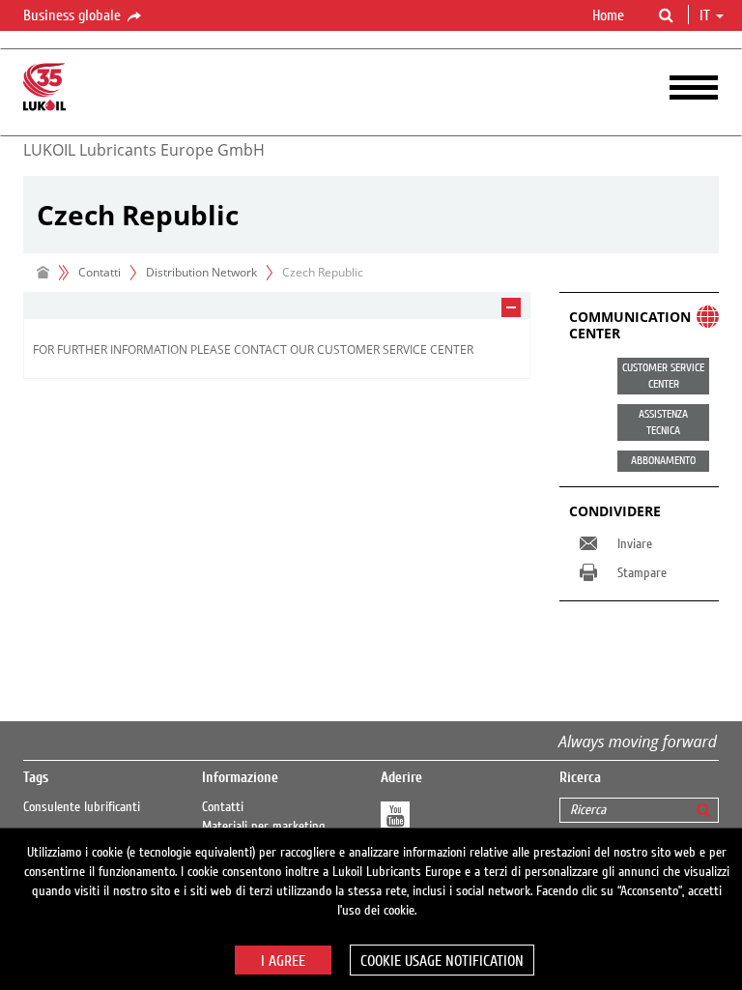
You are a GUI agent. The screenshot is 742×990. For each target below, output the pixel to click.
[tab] (276, 306)
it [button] (706, 15)
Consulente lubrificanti (81, 807)
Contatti (222, 807)
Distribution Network (201, 272)
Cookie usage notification (442, 961)
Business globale (74, 15)
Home (608, 15)
